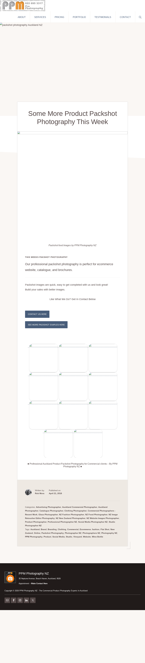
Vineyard (77, 537)
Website (87, 537)
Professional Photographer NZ (62, 522)
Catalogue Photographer (51, 511)
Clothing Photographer (75, 511)
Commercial (73, 529)
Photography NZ (109, 533)
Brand (44, 529)
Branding (52, 529)
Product (47, 537)
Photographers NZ (91, 533)
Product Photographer (36, 522)
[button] (140, 17)
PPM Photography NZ (28, 591)
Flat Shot (105, 529)
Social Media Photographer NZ (93, 522)
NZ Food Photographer (96, 514)
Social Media (58, 537)
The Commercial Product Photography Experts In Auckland (63, 591)
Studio (69, 537)
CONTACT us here (37, 314)
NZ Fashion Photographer (71, 514)
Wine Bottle (97, 537)
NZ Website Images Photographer (103, 518)
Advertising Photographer (48, 507)
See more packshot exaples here (46, 325)
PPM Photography (33, 537)
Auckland (35, 529)
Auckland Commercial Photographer (79, 507)
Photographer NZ (73, 533)
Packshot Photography (52, 533)
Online (37, 533)
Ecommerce (85, 529)
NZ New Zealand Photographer (70, 518)
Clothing (62, 529)
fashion (95, 529)
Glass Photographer (48, 514)
